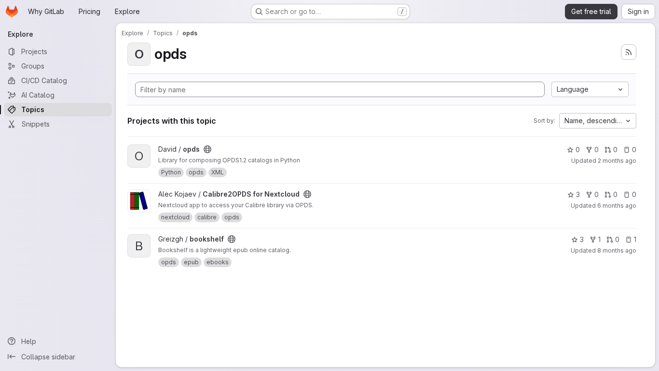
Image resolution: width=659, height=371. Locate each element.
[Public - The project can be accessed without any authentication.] (207, 149)
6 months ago (616, 205)
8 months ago (616, 250)
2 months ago (617, 160)
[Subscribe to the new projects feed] (628, 52)
